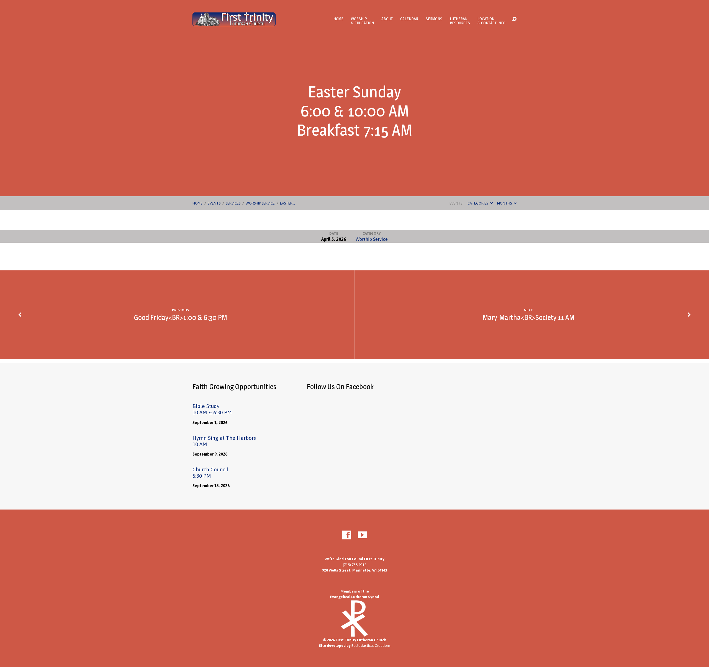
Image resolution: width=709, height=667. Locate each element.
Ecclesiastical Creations (371, 645)
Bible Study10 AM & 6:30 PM (212, 409)
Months (505, 203)
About (387, 18)
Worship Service (260, 203)
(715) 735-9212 (354, 564)
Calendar (409, 18)
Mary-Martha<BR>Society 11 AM (528, 317)
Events (214, 203)
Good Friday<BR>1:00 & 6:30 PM (180, 317)
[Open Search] (514, 19)
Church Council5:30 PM (210, 472)
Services (233, 203)
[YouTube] (362, 535)
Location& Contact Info (491, 20)
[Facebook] (346, 535)
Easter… (287, 203)
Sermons (434, 18)
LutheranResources (460, 20)
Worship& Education (362, 20)
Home (338, 18)
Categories (478, 203)
